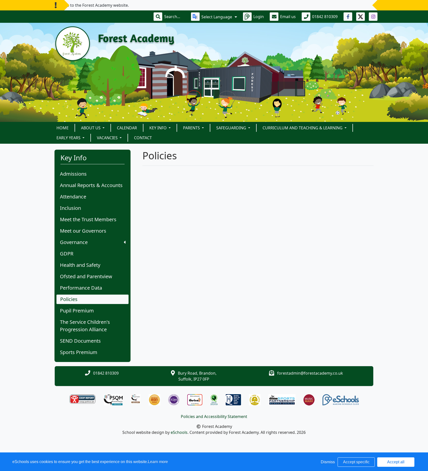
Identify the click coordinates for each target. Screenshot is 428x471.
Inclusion (70, 208)
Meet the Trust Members (88, 219)
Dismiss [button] (328, 462)
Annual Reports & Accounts (91, 185)
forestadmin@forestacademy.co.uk (310, 373)
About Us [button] (91, 128)
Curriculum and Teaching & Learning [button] (303, 128)
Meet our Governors (83, 230)
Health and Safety (80, 265)
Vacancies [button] (108, 137)
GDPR (66, 253)
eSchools (179, 432)
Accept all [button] (395, 462)
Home (62, 128)
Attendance (73, 196)
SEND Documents (80, 340)
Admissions (73, 173)
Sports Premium (78, 352)
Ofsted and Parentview (86, 276)
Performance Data (81, 287)
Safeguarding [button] (231, 128)
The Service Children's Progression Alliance (85, 326)
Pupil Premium (77, 310)
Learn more (158, 462)
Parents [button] (192, 128)
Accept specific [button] (356, 462)
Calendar (127, 128)
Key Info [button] (158, 128)
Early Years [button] (68, 137)
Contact (143, 137)
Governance (74, 242)
